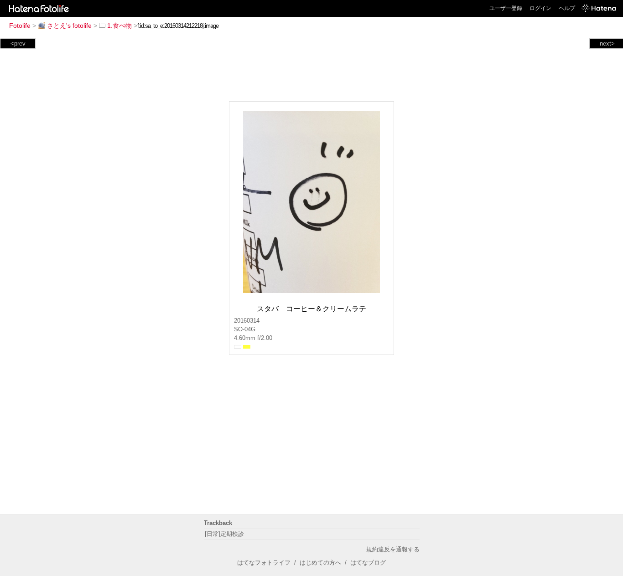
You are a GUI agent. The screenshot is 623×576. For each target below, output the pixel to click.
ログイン (540, 8)
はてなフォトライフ (264, 562)
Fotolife (20, 25)
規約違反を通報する (393, 549)
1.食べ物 (119, 25)
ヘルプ (567, 8)
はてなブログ (368, 562)
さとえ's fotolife (69, 25)
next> (607, 43)
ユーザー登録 (505, 8)
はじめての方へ (320, 562)
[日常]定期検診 (224, 533)
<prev (18, 43)
